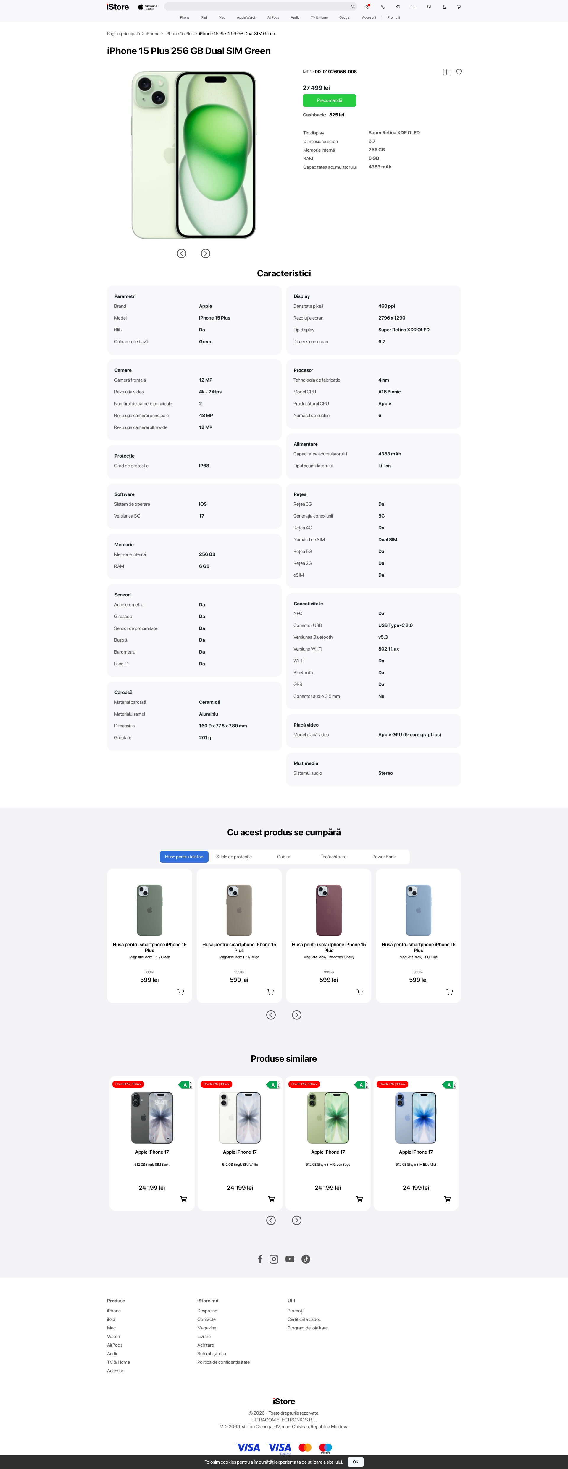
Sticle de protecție (234, 857)
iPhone (184, 17)
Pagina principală (123, 33)
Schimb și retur (212, 1353)
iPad (204, 17)
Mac (222, 17)
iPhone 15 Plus (179, 33)
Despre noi (207, 1311)
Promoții (394, 17)
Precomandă (329, 100)
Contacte (206, 1319)
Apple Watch (246, 17)
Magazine (206, 1328)
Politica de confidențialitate (223, 1362)
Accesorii (369, 17)
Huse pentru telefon (184, 857)
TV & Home (319, 17)
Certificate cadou (304, 1319)
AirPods (273, 17)
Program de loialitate (308, 1328)
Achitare (205, 1345)
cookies (228, 1462)
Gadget (345, 17)
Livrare (204, 1336)
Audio (295, 17)
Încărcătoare (334, 857)
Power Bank (384, 857)
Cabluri (284, 857)
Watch (113, 1336)
